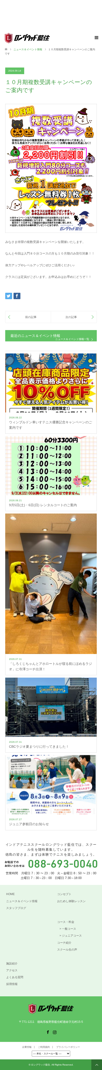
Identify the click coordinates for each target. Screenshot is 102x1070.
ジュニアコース (72, 935)
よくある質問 (14, 977)
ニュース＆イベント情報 (21, 901)
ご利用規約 (44, 1047)
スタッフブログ (16, 908)
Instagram (54, 1031)
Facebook (47, 1031)
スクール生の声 (67, 949)
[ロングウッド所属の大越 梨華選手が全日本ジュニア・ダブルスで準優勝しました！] (28, 317)
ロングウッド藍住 (40, 1064)
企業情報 (27, 1047)
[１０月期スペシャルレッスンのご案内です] (74, 317)
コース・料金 (65, 922)
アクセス (12, 970)
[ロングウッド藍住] (50, 38)
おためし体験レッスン (71, 901)
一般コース (69, 928)
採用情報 (12, 984)
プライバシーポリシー (68, 1047)
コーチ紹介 (64, 942)
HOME (10, 894)
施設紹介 (12, 963)
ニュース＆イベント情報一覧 (72, 339)
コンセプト (64, 894)
